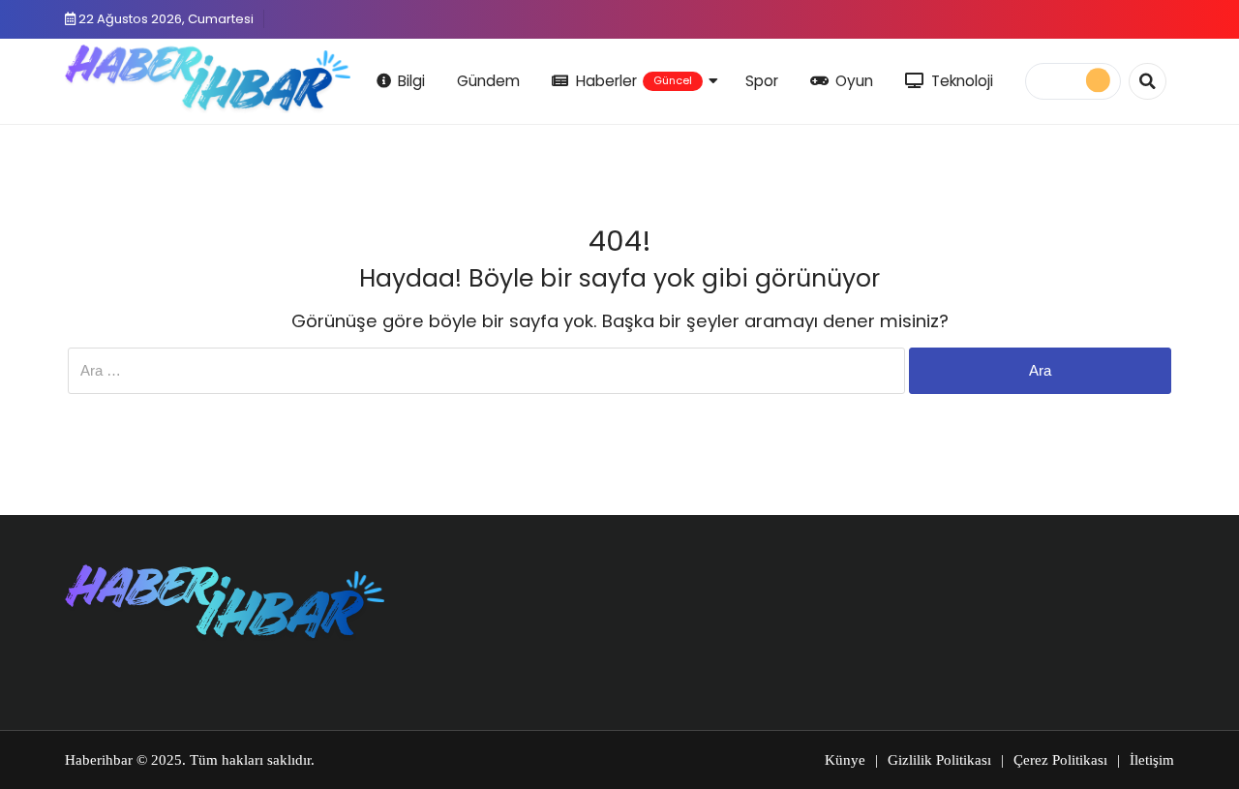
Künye (845, 760)
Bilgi (411, 81)
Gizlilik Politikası (939, 760)
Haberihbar (99, 760)
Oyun (854, 81)
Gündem (488, 81)
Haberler (634, 81)
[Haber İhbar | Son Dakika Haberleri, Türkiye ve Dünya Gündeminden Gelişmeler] (207, 78)
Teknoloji (962, 81)
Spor (761, 81)
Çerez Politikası (1060, 760)
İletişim (1152, 760)
